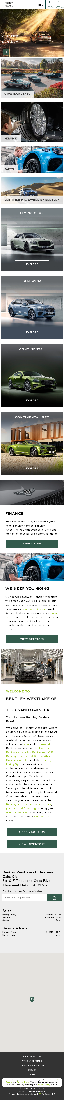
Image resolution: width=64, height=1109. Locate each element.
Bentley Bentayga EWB (37, 752)
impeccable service (38, 804)
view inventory (32, 844)
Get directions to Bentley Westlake (22, 891)
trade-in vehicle (16, 812)
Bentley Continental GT (22, 756)
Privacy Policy (22, 1082)
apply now (32, 543)
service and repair (35, 609)
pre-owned (43, 744)
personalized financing (21, 808)
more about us (32, 832)
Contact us (41, 816)
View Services (32, 639)
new (26, 744)
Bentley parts (15, 804)
